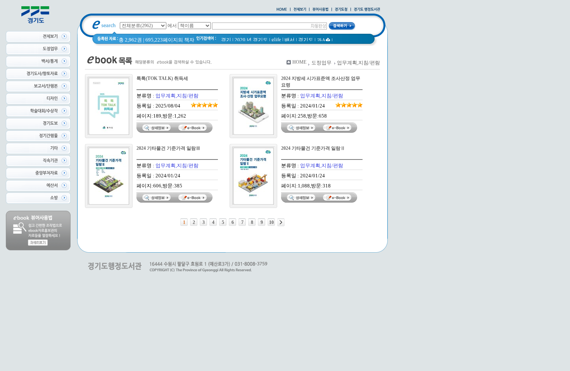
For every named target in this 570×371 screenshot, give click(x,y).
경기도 (305, 40)
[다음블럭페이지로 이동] (281, 222)
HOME (299, 62)
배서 (290, 40)
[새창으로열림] (341, 9)
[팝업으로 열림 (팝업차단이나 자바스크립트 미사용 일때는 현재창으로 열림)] (320, 9)
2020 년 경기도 (251, 40)
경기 (226, 40)
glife (276, 39)
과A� (323, 40)
